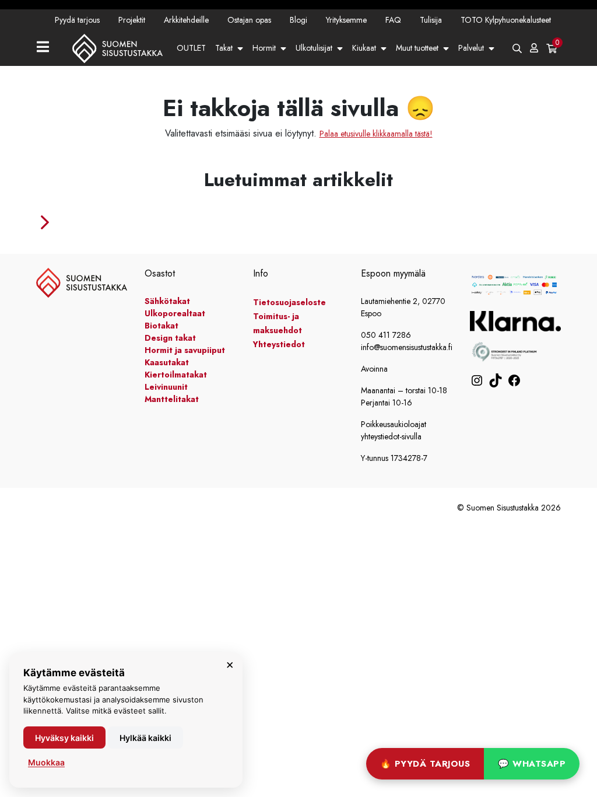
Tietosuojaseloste (289, 302)
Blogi (298, 20)
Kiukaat (364, 48)
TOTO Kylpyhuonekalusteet (506, 20)
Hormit (264, 48)
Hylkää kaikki (145, 738)
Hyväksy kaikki (64, 738)
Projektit (131, 20)
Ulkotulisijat (314, 48)
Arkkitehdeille (186, 20)
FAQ (393, 20)
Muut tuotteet (417, 48)
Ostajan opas (249, 20)
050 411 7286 (386, 335)
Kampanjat (194, 83)
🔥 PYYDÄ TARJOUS (425, 763)
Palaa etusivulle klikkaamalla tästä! (376, 133)
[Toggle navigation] (47, 48)
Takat (224, 48)
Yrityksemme (346, 20)
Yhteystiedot (240, 83)
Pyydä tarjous (77, 20)
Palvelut (471, 48)
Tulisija (431, 20)
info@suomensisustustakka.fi (406, 347)
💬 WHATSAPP (532, 763)
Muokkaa (46, 762)
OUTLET (191, 48)
